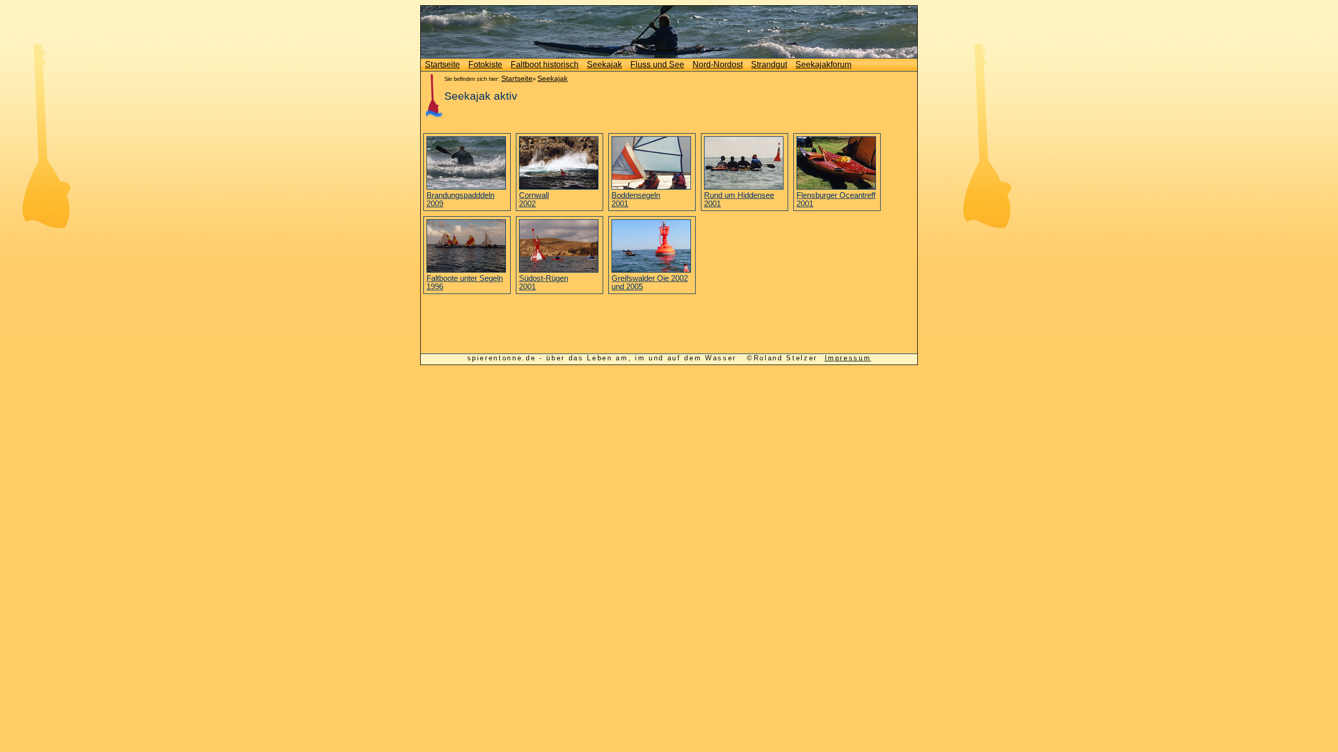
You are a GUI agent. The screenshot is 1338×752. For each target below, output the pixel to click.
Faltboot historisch (545, 64)
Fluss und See (657, 64)
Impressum (848, 358)
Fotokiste (485, 64)
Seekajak (604, 64)
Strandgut (769, 64)
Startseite (442, 64)
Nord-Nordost (718, 64)
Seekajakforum (823, 64)
